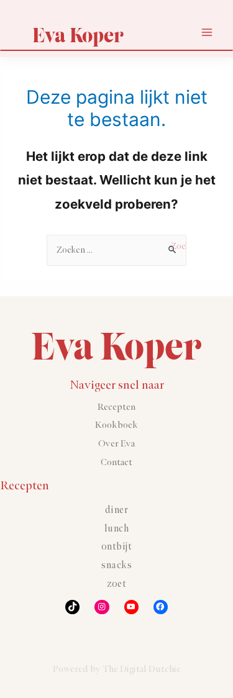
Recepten (116, 407)
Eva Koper (78, 35)
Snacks (116, 565)
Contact (116, 462)
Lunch (116, 529)
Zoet (116, 584)
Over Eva (116, 444)
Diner (117, 510)
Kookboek (116, 425)
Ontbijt (116, 547)
